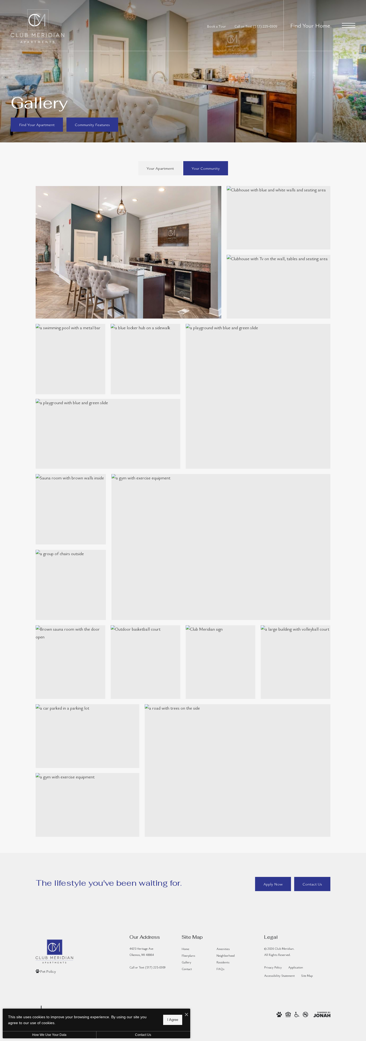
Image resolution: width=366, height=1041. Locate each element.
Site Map (307, 975)
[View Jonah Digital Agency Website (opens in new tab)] (321, 1013)
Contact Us (143, 1035)
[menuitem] (195, 948)
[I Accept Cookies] (186, 1015)
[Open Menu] (348, 25)
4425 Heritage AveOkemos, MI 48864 (141, 951)
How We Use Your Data (49, 1035)
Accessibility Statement (279, 975)
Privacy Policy (273, 967)
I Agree (172, 1020)
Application (295, 967)
